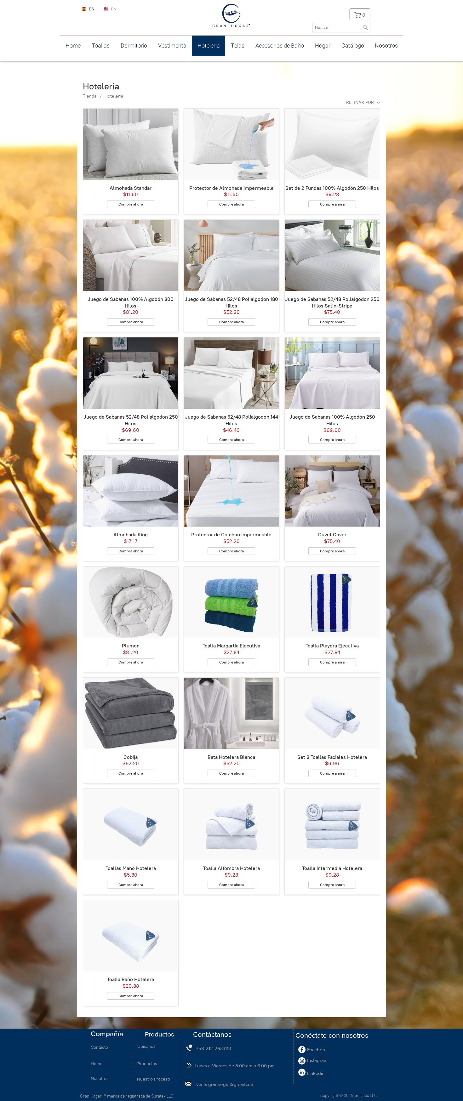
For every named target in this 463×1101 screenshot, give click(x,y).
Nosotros (100, 1078)
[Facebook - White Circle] (302, 1049)
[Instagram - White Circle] (302, 1060)
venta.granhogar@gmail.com (225, 1084)
